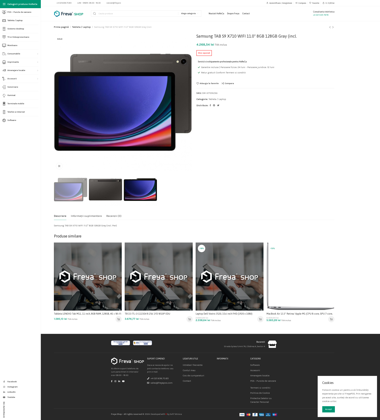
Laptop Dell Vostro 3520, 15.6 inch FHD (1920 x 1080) (224, 313)
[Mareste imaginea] (59, 166)
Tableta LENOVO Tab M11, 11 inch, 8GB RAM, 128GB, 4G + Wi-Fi (87, 313)
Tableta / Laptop (81, 27)
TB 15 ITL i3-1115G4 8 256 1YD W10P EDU (147, 313)
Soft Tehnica (176, 414)
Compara (229, 83)
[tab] (60, 216)
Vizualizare (116, 262)
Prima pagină (61, 27)
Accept (328, 409)
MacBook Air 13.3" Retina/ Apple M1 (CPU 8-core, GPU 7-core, (299, 313)
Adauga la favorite (209, 83)
